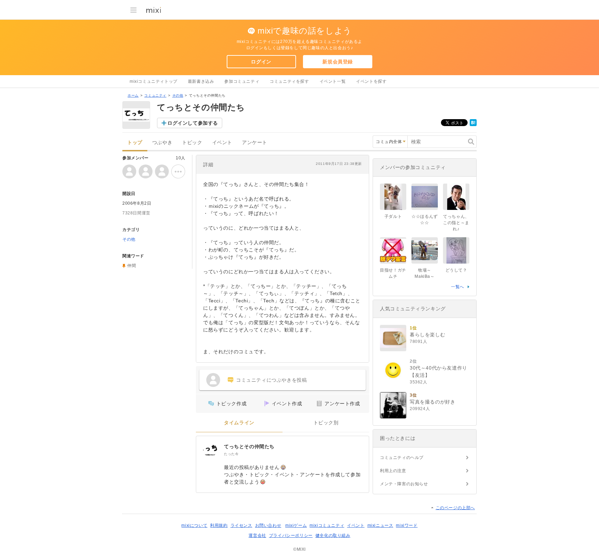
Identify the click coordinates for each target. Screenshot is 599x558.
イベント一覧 (333, 81)
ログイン (261, 61)
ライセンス (241, 525)
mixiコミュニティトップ (153, 81)
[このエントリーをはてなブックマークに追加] (473, 124)
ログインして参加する (192, 123)
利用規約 (218, 525)
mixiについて (194, 525)
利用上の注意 (393, 470)
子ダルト (393, 216)
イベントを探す (371, 81)
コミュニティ (155, 95)
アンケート (254, 142)
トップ (134, 142)
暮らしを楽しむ (427, 334)
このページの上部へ (455, 507)
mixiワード (406, 525)
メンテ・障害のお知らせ (404, 483)
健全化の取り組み (332, 535)
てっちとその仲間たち (249, 446)
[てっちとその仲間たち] (210, 450)
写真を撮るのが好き (432, 402)
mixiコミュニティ (327, 525)
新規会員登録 (337, 61)
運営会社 (257, 535)
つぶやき (162, 142)
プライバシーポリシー (291, 535)
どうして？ (456, 270)
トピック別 (326, 422)
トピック (192, 142)
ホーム (133, 95)
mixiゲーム (296, 525)
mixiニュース (380, 525)
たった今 (231, 454)
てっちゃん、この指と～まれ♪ (456, 222)
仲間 (131, 265)
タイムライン (239, 422)
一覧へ (457, 286)
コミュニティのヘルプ (402, 457)
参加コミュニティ (241, 81)
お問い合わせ (268, 525)
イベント (222, 142)
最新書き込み (201, 81)
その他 (177, 95)
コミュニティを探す (289, 81)
